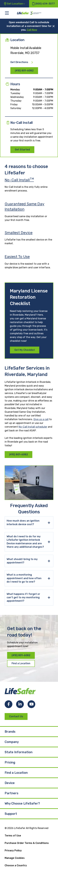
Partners (11, 793)
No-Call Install (19, 180)
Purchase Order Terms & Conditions (27, 843)
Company (12, 742)
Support (11, 814)
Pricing (10, 762)
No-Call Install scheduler (33, 426)
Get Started (22, 149)
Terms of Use (13, 835)
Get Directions (19, 62)
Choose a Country (16, 865)
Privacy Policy (13, 850)
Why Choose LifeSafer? (22, 803)
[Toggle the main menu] (7, 13)
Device (10, 783)
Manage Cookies (15, 857)
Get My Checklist (24, 349)
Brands (10, 731)
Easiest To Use (17, 256)
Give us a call (41, 419)
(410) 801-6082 (24, 70)
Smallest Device (18, 232)
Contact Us (16, 716)
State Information (18, 752)
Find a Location (21, 663)
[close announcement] (53, 26)
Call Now (32, 29)
